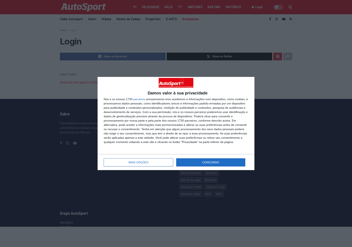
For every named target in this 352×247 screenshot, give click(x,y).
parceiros (139, 99)
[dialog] (176, 123)
